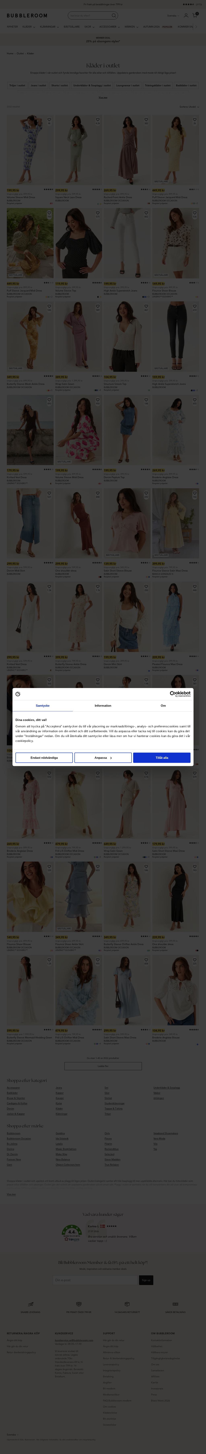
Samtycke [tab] (43, 705)
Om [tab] (163, 705)
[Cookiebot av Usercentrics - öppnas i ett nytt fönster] (173, 694)
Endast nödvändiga (44, 757)
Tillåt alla (162, 757)
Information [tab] (103, 705)
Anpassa (101, 757)
